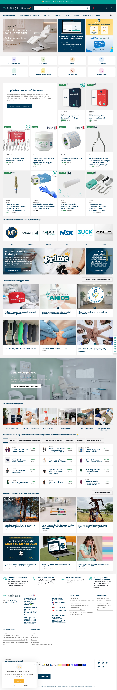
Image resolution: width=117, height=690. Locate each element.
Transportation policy (104, 603)
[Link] (30, 35)
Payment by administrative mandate (81, 601)
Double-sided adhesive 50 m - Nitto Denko (71, 160)
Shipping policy (51, 686)
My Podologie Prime (75, 614)
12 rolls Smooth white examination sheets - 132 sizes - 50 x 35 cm (70, 206)
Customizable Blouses (94, 440)
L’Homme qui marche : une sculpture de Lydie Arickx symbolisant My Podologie (92, 526)
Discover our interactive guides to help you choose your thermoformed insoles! (20, 349)
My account (34, 637)
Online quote (73, 598)
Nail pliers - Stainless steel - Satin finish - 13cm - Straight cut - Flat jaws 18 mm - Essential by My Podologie (99, 162)
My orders (34, 640)
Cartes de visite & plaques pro (79, 605)
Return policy (101, 607)
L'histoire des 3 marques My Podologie (15, 640)
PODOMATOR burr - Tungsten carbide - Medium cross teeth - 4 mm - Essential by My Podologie (16, 207)
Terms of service (41, 686)
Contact (33, 633)
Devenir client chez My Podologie (41, 644)
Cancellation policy (90, 686)
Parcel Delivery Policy (104, 605)
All (5, 440)
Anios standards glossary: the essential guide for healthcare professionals (56, 313)
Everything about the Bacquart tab (54, 348)
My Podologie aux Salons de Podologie (15, 642)
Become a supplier (103, 598)
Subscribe (44, 676)
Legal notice (81, 686)
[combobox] (62, 8)
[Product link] (71, 104)
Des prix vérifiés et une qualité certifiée (15, 637)
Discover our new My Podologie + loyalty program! (56, 565)
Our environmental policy (11, 635)
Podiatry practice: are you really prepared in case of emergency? (20, 313)
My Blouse (80, 440)
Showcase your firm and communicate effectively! (92, 313)
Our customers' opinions (105, 610)
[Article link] (21, 300)
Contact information (62, 686)
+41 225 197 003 (60, 611)
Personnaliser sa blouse (77, 610)
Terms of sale (73, 686)
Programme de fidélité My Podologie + (81, 612)
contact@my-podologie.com (57, 599)
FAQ (4, 644)
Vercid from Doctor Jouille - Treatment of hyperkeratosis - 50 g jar (43, 161)
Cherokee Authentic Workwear (29, 440)
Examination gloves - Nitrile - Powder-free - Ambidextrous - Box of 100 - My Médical (44, 206)
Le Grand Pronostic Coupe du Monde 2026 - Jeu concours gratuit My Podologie (21, 565)
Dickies (12, 440)
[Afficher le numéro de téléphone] (111, 15)
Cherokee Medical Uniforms (53, 440)
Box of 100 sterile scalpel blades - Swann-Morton (15, 160)
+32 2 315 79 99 (59, 608)
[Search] (88, 8)
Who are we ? (7, 633)
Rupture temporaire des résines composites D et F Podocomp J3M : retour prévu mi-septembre (58, 526)
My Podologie (14, 601)
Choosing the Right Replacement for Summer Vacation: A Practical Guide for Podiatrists (92, 350)
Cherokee (69, 440)
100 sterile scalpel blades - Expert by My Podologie (98, 117)
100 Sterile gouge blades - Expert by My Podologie (70, 117)
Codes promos (74, 607)
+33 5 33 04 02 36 (58, 604)
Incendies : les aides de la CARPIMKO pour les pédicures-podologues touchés (20, 526)
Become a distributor (104, 601)
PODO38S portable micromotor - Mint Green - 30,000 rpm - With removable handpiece (98, 207)
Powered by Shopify (12, 603)
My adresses (35, 642)
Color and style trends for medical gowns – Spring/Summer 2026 (94, 565)
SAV (32, 635)
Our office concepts (75, 603)
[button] (111, 8)
